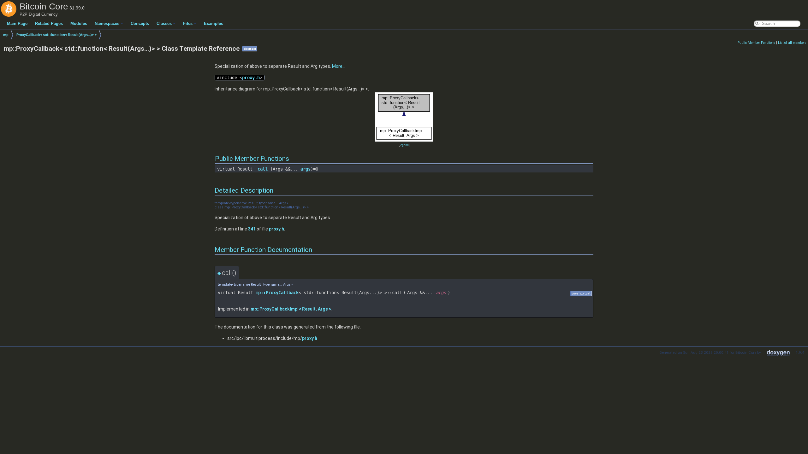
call (263, 169)
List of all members (792, 43)
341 (252, 228)
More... (338, 66)
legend (404, 145)
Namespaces (107, 23)
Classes (164, 23)
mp (6, 35)
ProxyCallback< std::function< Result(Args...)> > (56, 35)
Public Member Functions (756, 43)
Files (188, 23)
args (305, 169)
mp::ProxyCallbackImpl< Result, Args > (291, 308)
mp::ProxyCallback (277, 292)
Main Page (17, 23)
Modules (78, 23)
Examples (213, 23)
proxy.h (251, 77)
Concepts (140, 23)
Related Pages (49, 23)
